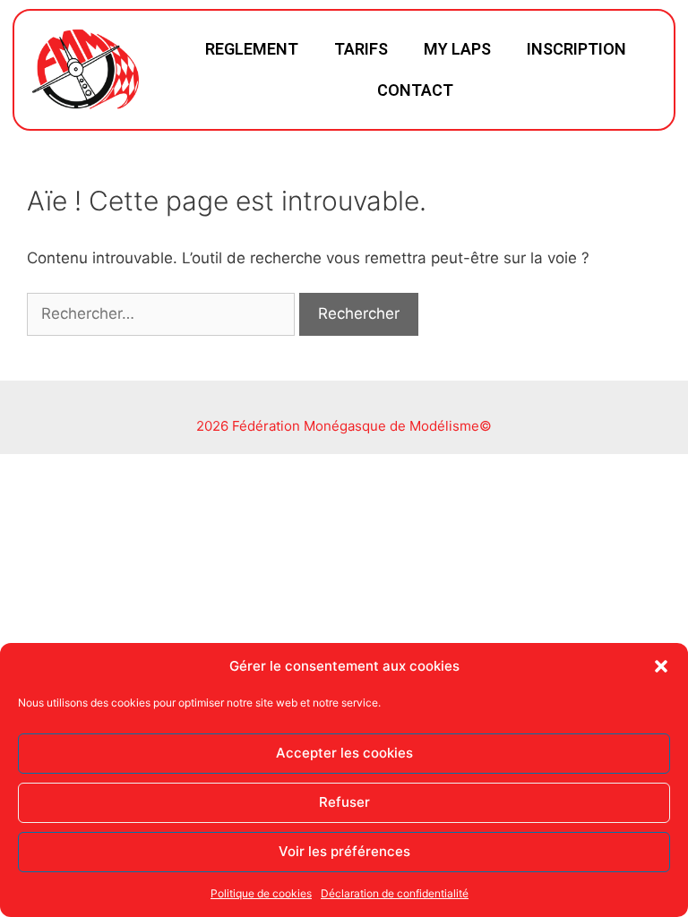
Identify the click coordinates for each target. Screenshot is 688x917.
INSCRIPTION (576, 48)
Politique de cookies (261, 893)
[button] (661, 666)
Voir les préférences (344, 851)
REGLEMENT (251, 48)
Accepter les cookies (344, 752)
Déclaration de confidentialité (395, 893)
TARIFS (361, 48)
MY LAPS (457, 48)
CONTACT (415, 90)
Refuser (344, 801)
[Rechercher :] (163, 313)
